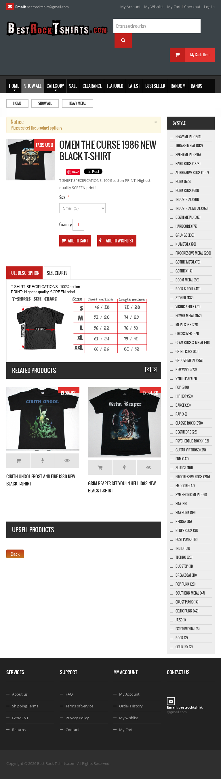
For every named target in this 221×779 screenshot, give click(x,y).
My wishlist (128, 717)
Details (67, 460)
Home (17, 103)
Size (62, 197)
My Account (130, 6)
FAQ (69, 694)
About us (20, 694)
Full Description (24, 273)
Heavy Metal (77, 103)
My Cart (174, 6)
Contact (72, 729)
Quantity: (65, 224)
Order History (131, 706)
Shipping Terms (25, 706)
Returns (19, 729)
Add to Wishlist (43, 460)
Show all (45, 103)
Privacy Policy (77, 717)
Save (75, 172)
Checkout (192, 6)
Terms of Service (79, 706)
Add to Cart (18, 460)
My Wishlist (154, 6)
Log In (209, 6)
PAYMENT (20, 717)
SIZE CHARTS (57, 273)
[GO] (123, 40)
